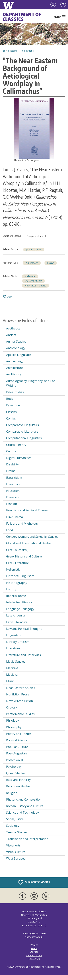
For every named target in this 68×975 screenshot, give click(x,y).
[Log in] (53, 4)
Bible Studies (15, 392)
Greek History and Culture (24, 556)
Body (9, 399)
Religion (11, 793)
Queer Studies (15, 773)
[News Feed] (45, 896)
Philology (12, 720)
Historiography (16, 583)
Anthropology (15, 348)
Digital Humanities (18, 458)
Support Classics (37, 882)
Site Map (34, 951)
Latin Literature (17, 622)
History (11, 589)
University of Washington (28, 966)
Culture (11, 451)
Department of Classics (22, 16)
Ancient (11, 335)
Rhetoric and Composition (24, 799)
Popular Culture (17, 747)
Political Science (16, 740)
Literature (13, 648)
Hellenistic (30, 276)
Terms (34, 948)
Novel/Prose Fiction (19, 701)
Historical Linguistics (20, 576)
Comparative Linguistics (22, 425)
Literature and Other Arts (23, 655)
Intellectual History (19, 602)
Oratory (11, 707)
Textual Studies (16, 832)
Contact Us (34, 958)
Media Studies (15, 661)
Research (13, 50)
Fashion (11, 504)
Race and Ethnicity (18, 780)
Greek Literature (17, 563)
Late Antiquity (15, 615)
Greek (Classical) (17, 550)
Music (10, 681)
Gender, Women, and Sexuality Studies (32, 537)
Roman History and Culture (24, 806)
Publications (27, 50)
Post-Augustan (16, 753)
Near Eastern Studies (35, 285)
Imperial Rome (16, 596)
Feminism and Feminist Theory (27, 510)
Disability (12, 464)
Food (9, 530)
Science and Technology (22, 813)
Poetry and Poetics (19, 734)
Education (13, 491)
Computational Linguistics (24, 438)
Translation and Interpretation (27, 839)
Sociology (12, 826)
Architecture (14, 368)
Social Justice (15, 819)
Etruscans (13, 497)
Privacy (34, 944)
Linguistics (13, 635)
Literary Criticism (33, 280)
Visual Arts (13, 845)
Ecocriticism (14, 478)
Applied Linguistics (19, 355)
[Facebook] (23, 896)
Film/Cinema (14, 517)
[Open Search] (63, 4)
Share (9, 296)
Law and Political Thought (24, 629)
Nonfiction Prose (17, 694)
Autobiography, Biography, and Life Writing (30, 383)
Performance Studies (20, 714)
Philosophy (13, 727)
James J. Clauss (33, 249)
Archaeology (14, 361)
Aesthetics (13, 328)
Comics (11, 418)
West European (16, 858)
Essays (50, 262)
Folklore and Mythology (22, 524)
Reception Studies (18, 786)
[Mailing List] (34, 896)
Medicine (12, 668)
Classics (11, 412)
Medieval (12, 675)
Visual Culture (15, 852)
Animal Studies (16, 341)
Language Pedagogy (20, 609)
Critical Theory (16, 445)
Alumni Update (34, 955)
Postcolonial (14, 760)
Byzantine (13, 405)
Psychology (14, 767)
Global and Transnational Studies (28, 543)
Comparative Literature (22, 431)
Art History (13, 374)
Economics (13, 484)
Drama (10, 471)
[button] (34, 128)
